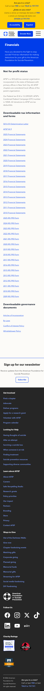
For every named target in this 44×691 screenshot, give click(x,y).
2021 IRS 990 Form (11, 239)
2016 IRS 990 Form (11, 265)
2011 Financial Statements (14, 207)
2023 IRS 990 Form (11, 228)
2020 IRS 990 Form (11, 244)
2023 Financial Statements (14, 145)
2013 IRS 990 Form (11, 275)
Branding (7, 511)
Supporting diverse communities (17, 464)
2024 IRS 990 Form (11, 223)
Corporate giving (10, 557)
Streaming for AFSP (11, 577)
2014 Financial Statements (14, 192)
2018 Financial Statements (14, 171)
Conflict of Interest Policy (13, 326)
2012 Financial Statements (14, 202)
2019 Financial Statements (14, 166)
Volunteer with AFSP (12, 418)
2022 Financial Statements (14, 150)
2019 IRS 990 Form (11, 249)
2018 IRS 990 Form (11, 255)
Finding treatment (10, 455)
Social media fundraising (13, 582)
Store (5, 516)
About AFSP (8, 477)
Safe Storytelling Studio (13, 487)
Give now (7, 543)
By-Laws (6, 321)
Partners (6, 506)
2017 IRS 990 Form (11, 260)
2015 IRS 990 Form (11, 270)
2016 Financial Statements (14, 181)
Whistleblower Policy (12, 331)
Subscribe (22, 380)
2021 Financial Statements (14, 155)
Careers (6, 482)
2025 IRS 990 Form (11, 218)
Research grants (10, 491)
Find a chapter (9, 398)
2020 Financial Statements (14, 160)
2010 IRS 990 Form (11, 291)
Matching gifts (9, 552)
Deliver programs (10, 408)
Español (29, 25)
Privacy (6, 521)
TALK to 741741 (32, 6)
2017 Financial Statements (14, 176)
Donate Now (25, 34)
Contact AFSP (9, 525)
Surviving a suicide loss (13, 445)
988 (16, 6)
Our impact (8, 501)
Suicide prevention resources (15, 459)
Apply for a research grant (14, 413)
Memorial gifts (9, 572)
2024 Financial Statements (14, 140)
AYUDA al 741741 (22, 19)
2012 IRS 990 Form (11, 281)
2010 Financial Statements (14, 213)
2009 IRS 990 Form (11, 296)
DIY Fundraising (10, 586)
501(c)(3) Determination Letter (15, 124)
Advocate (7, 403)
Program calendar (11, 423)
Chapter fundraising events (14, 548)
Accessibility (15, 25)
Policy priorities (9, 496)
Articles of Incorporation (13, 315)
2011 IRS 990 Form (11, 286)
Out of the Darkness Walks (14, 538)
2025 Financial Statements (14, 134)
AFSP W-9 (7, 129)
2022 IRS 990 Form (11, 234)
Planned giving (9, 562)
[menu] (38, 33)
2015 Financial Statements (14, 187)
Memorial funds (10, 567)
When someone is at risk (13, 450)
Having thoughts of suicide (14, 435)
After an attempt (10, 440)
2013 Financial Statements (14, 197)
